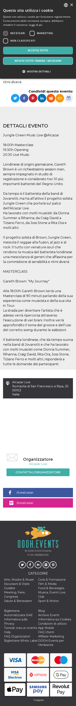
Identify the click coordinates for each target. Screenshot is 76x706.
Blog (41, 611)
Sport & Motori (48, 601)
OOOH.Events (42, 550)
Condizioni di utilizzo (52, 623)
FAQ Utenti (46, 632)
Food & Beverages (51, 588)
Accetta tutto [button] (38, 50)
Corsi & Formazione (52, 579)
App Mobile (46, 628)
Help (7, 632)
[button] (38, 71)
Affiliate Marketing (51, 636)
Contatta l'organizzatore (38, 472)
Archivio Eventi (48, 615)
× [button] (71, 4)
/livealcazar (24, 492)
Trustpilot (38, 700)
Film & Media (47, 584)
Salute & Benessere (18, 601)
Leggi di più (35, 25)
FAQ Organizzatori (17, 636)
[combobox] (66, 5)
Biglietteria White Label (20, 641)
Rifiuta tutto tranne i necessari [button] (38, 60)
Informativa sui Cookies (54, 619)
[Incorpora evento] (60, 98)
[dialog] (38, 39)
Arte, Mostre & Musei (19, 579)
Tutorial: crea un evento (20, 628)
